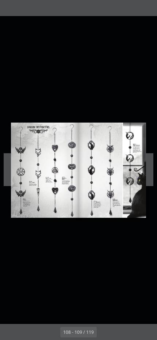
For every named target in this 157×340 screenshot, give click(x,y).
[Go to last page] (121, 332)
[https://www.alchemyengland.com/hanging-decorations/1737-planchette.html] (53, 170)
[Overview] (10, 8)
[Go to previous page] (52, 332)
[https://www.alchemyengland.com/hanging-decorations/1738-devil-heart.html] (36, 171)
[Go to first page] (36, 332)
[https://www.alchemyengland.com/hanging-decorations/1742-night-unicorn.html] (133, 164)
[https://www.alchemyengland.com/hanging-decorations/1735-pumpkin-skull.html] (69, 170)
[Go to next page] (105, 332)
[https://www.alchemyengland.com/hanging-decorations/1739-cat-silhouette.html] (92, 171)
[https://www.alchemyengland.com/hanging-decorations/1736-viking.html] (20, 170)
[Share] (131, 8)
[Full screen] (147, 8)
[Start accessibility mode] (42, 8)
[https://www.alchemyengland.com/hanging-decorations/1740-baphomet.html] (110, 170)
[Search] (26, 8)
